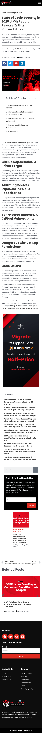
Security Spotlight (13, 49)
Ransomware (26, 683)
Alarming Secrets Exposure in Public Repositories (19, 113)
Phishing (24, 676)
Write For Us (6, 676)
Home (4, 49)
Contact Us (6, 680)
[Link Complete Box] (21, 402)
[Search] (35, 470)
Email (4, 647)
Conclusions (13, 131)
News (23, 686)
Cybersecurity (26, 673)
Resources (25, 680)
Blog (4, 673)
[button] (32, 3)
